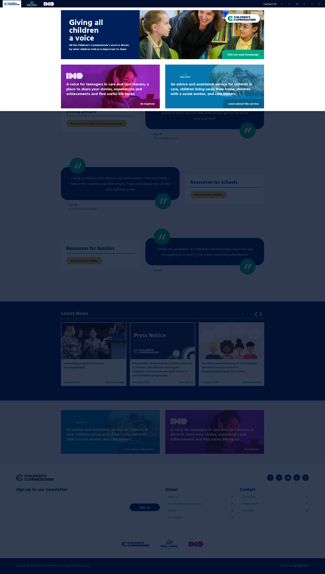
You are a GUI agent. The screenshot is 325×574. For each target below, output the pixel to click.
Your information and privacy (184, 503)
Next (260, 313)
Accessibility (175, 517)
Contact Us (270, 4)
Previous (256, 313)
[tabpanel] (93, 354)
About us (173, 497)
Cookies (172, 510)
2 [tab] (247, 315)
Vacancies (248, 510)
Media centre (250, 503)
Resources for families (84, 261)
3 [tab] (251, 315)
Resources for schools (208, 195)
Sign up (144, 507)
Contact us (248, 497)
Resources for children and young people (96, 123)
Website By (286, 565)
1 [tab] (243, 315)
